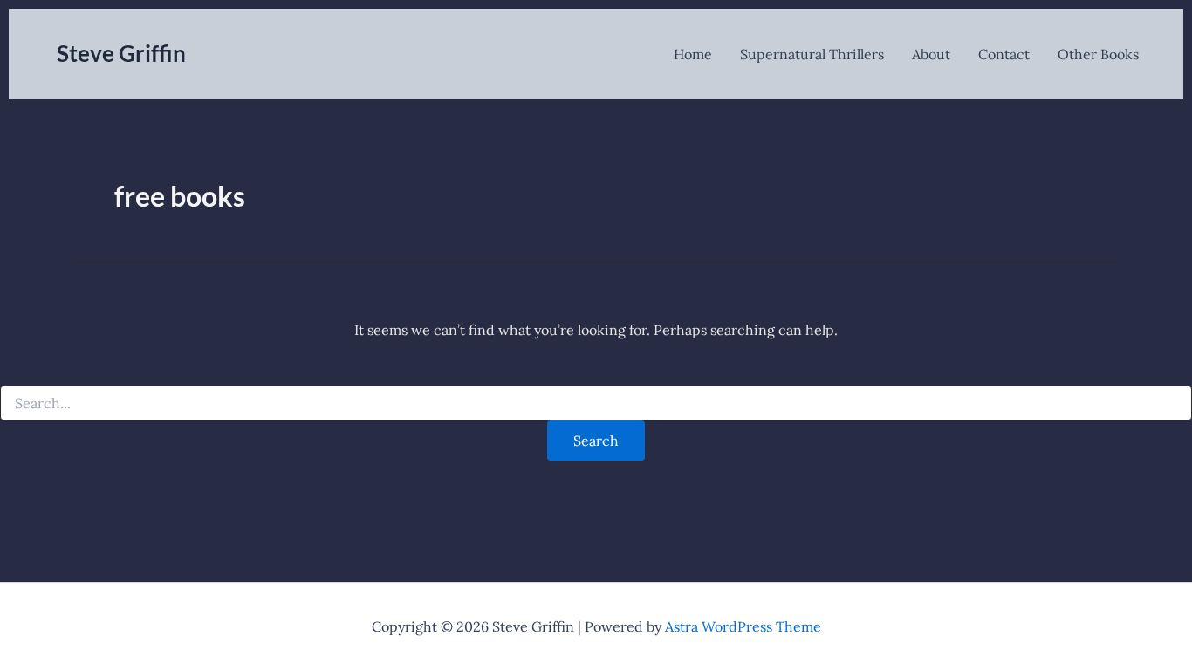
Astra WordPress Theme (743, 626)
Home (693, 54)
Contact (1004, 54)
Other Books (1098, 54)
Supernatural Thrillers (812, 54)
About (931, 54)
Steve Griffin (121, 53)
